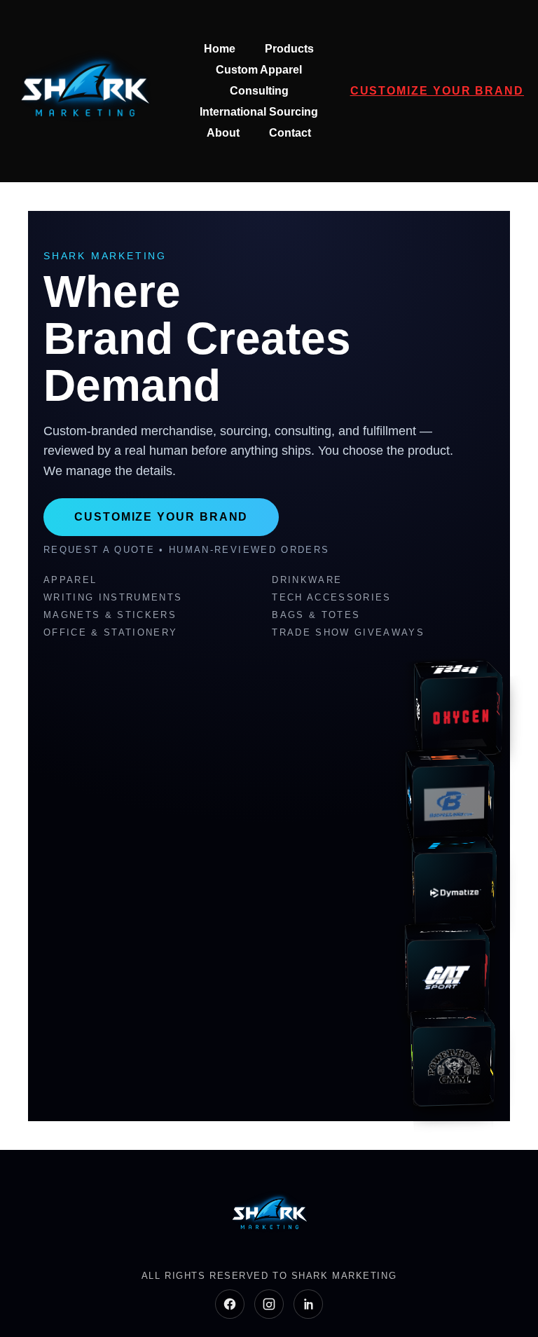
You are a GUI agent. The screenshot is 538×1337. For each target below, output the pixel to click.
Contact (290, 133)
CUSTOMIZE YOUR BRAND (161, 517)
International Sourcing (259, 112)
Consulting (259, 91)
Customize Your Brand (437, 91)
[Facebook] (229, 1304)
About (223, 133)
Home (219, 49)
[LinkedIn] (308, 1304)
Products (289, 49)
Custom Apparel (259, 70)
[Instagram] (269, 1304)
